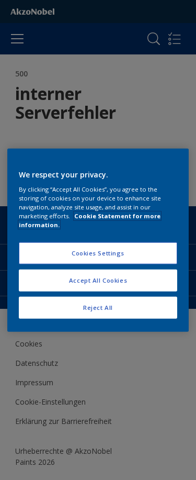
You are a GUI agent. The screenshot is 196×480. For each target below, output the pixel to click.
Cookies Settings (98, 253)
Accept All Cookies (98, 280)
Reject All (98, 307)
